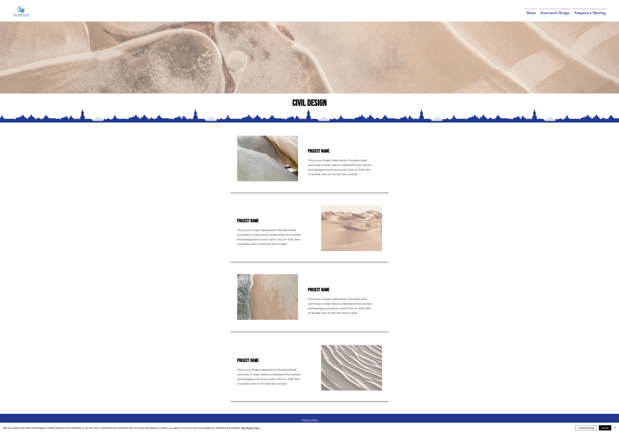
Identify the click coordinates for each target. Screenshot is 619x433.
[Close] (615, 427)
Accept (605, 427)
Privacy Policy (310, 420)
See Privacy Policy (250, 427)
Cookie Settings (586, 427)
